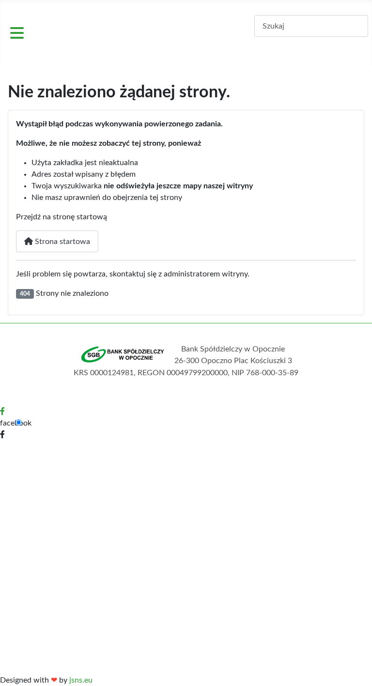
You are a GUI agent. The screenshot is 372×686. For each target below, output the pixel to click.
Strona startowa (61, 241)
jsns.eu (81, 680)
